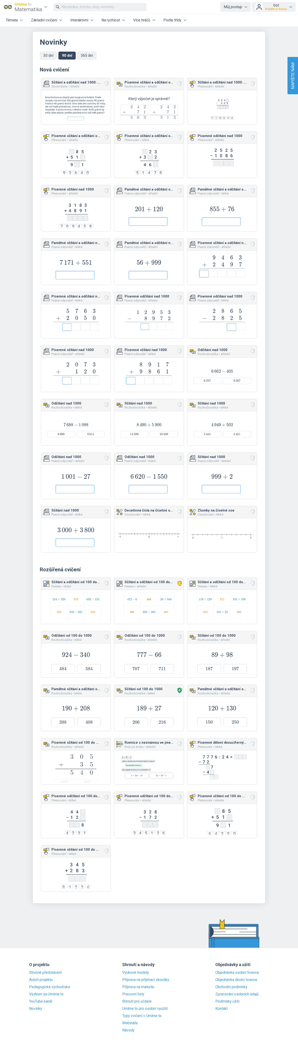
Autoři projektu (41, 980)
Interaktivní (79, 20)
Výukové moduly (135, 972)
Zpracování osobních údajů (237, 994)
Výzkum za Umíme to (46, 994)
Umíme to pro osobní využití (145, 1009)
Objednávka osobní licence (237, 972)
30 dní (48, 55)
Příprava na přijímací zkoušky (145, 980)
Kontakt (221, 1009)
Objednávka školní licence (236, 980)
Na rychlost (111, 20)
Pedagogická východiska (49, 987)
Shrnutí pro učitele (137, 1001)
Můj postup (233, 7)
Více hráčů (141, 20)
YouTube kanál (40, 1001)
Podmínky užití (227, 1001)
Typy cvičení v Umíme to (142, 1016)
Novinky (35, 1009)
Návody (128, 1030)
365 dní (87, 55)
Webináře (130, 1023)
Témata (12, 20)
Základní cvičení (44, 20)
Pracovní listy (133, 994)
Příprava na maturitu (138, 987)
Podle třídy (172, 20)
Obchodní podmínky (231, 987)
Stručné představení (45, 972)
